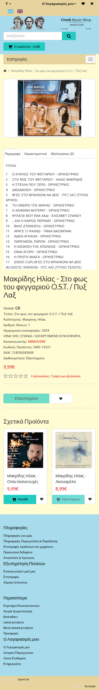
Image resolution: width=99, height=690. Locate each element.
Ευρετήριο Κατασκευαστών (21, 605)
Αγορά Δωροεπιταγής (17, 611)
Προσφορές (10, 633)
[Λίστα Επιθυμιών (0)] (83, 4)
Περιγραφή (12, 154)
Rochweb (90, 686)
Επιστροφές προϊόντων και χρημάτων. (28, 546)
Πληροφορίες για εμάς (17, 535)
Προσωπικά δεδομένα (17, 552)
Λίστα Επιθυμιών (14, 658)
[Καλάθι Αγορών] (91, 4)
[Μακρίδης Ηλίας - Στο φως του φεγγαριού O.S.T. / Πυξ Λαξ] (49, 108)
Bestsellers (10, 617)
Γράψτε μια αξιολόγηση (66, 376)
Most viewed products (18, 628)
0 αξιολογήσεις (40, 376)
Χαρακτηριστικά (35, 154)
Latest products (13, 622)
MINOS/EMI (36, 341)
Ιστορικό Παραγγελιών (18, 653)
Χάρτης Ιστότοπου (15, 582)
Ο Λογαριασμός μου (58, 4)
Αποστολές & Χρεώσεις (18, 558)
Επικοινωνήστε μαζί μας (19, 571)
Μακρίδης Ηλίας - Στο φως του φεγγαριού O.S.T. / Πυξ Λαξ (49, 71)
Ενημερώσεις (12, 664)
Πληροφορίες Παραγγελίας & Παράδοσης (30, 541)
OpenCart (23, 679)
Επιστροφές (11, 577)
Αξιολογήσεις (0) (62, 154)
